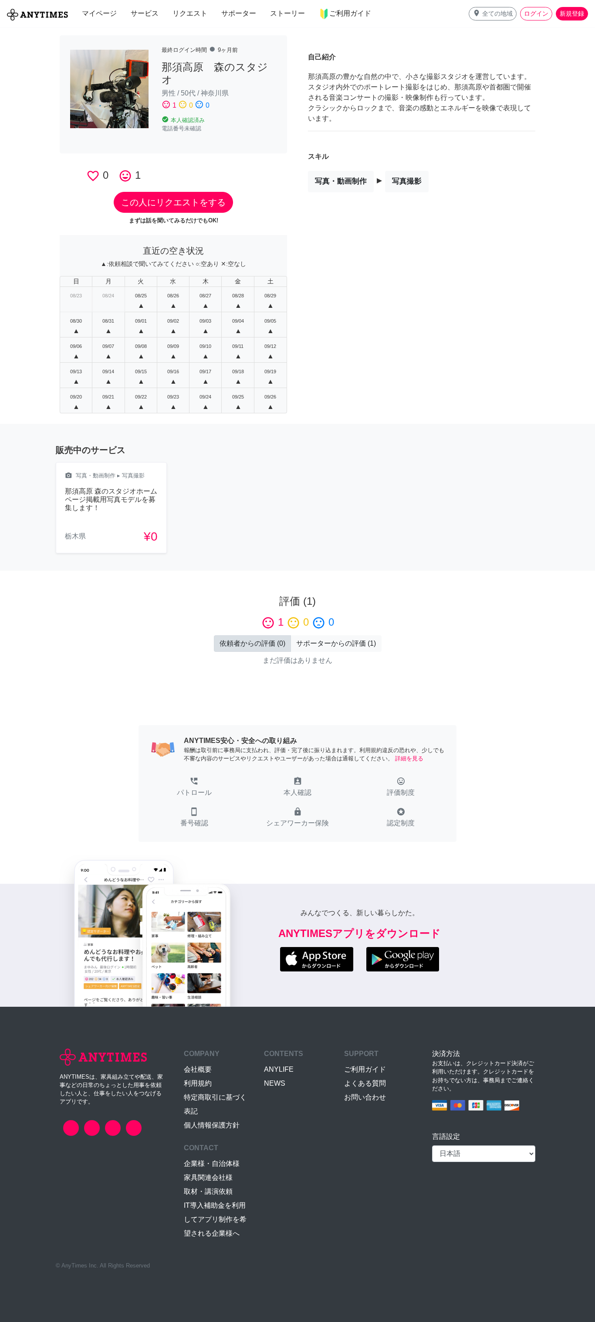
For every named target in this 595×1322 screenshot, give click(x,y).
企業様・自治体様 (212, 1163)
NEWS (274, 1083)
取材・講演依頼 (208, 1191)
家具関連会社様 (208, 1177)
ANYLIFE (279, 1069)
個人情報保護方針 (212, 1125)
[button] (493, 13)
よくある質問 (365, 1083)
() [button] (252, 643)
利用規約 (198, 1083)
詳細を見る (409, 758)
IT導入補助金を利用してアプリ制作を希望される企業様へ (215, 1219)
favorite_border (93, 176)
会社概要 (198, 1069)
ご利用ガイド (365, 1069)
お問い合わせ (365, 1097)
